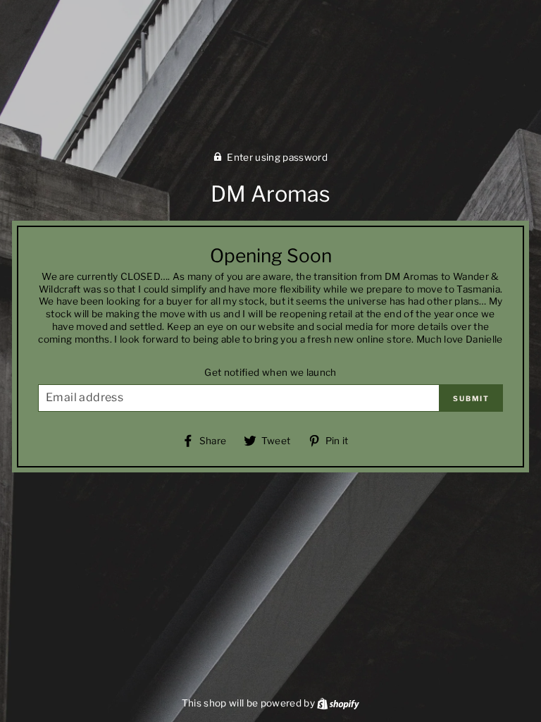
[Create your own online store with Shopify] (338, 703)
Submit (471, 398)
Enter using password (277, 157)
